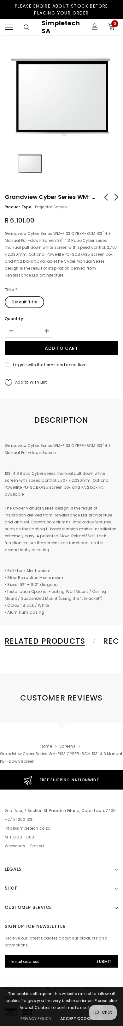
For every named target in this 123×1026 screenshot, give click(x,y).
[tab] (49, 641)
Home (46, 746)
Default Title (24, 302)
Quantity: (14, 318)
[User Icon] (95, 27)
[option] (61, 94)
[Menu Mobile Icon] (9, 27)
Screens (67, 746)
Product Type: (18, 207)
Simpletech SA (61, 27)
